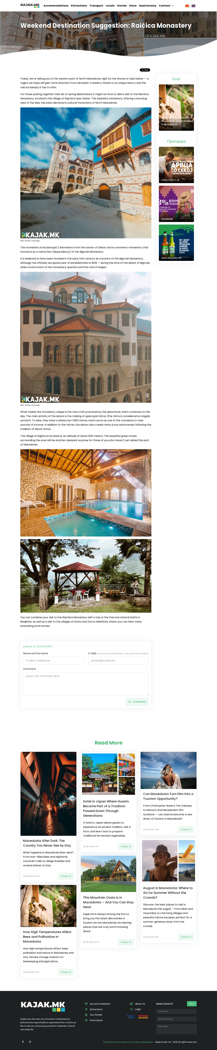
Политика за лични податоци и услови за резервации (128, 1042)
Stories (122, 5)
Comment (29, 669)
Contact (164, 5)
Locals (110, 5)
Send (192, 1003)
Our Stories (95, 1014)
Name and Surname (35, 653)
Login (138, 1009)
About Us (140, 1003)
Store (132, 5)
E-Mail (118, 653)
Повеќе (64, 876)
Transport (96, 5)
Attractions (79, 5)
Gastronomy (147, 5)
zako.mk (167, 1042)
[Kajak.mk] (30, 5)
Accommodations (56, 5)
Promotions (96, 1020)
